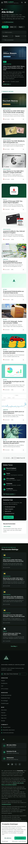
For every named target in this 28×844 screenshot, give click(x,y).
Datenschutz (15, 841)
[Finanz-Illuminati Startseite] (14, 740)
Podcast (3, 712)
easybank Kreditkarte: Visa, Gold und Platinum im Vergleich (14, 231)
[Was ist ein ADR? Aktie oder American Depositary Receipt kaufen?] (14, 431)
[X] (15, 764)
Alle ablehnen (7, 838)
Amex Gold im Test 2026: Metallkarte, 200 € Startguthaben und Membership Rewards (14, 142)
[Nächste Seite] (15, 458)
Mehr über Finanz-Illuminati (11, 674)
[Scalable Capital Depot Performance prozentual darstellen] (14, 341)
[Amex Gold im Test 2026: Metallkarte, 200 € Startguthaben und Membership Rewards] (14, 130)
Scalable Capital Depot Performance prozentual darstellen (13, 352)
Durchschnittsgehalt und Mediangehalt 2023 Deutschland (12, 262)
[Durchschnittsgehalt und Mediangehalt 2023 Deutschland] (14, 251)
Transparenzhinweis (6, 804)
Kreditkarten (4, 683)
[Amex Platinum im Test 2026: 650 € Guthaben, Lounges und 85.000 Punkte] (14, 161)
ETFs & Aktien (4, 688)
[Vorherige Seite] (4, 458)
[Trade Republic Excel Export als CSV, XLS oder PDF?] (14, 371)
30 (12, 458)
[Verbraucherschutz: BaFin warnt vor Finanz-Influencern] (14, 401)
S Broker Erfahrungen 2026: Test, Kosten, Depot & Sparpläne (13, 201)
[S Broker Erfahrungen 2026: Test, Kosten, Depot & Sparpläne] (14, 191)
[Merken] (23, 119)
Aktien (13, 27)
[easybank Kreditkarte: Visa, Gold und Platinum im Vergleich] (14, 221)
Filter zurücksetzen (8, 40)
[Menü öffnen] (25, 2)
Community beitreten (8, 732)
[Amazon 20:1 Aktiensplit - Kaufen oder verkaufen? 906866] (14, 311)
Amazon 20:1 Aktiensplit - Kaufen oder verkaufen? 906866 (12, 322)
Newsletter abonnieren (9, 730)
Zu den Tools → (8, 517)
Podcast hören (6, 727)
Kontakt (3, 720)
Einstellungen (5, 841)
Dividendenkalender (6, 695)
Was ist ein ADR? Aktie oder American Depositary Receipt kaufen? (14, 442)
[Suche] (21, 2)
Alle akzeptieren (20, 838)
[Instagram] (19, 764)
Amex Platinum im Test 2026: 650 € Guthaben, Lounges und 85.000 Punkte (13, 172)
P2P (2, 686)
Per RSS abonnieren (8, 22)
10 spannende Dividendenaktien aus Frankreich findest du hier (13, 292)
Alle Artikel (4, 710)
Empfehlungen (5, 703)
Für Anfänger (4, 700)
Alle (5, 27)
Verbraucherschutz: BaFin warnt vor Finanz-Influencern (13, 412)
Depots (22, 27)
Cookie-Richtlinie (22, 841)
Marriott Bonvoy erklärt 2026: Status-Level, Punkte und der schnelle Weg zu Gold (14, 112)
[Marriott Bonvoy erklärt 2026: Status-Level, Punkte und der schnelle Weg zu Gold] (14, 100)
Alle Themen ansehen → (9, 494)
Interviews (3, 715)
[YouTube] (8, 764)
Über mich (3, 718)
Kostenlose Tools (5, 698)
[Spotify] (12, 764)
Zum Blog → (14, 646)
